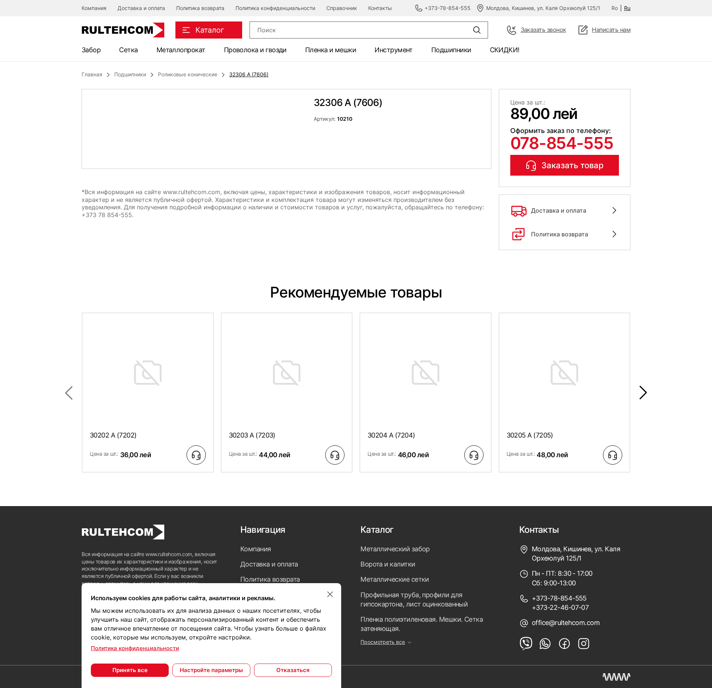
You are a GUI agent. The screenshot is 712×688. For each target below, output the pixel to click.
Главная (92, 74)
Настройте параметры (211, 670)
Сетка (128, 50)
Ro (615, 8)
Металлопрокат (180, 50)
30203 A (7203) (252, 435)
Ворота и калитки (387, 564)
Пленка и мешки (330, 50)
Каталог (376, 530)
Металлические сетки (394, 579)
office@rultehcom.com (566, 622)
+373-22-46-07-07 (560, 607)
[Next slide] (643, 392)
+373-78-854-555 (559, 598)
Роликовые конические (187, 74)
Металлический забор (395, 549)
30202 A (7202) (113, 435)
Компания (94, 8)
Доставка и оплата (141, 8)
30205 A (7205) (530, 435)
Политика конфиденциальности (275, 8)
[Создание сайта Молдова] (616, 677)
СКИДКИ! (505, 50)
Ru (627, 8)
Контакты (380, 8)
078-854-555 (561, 143)
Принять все (130, 670)
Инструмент (394, 50)
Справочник (341, 8)
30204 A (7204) (391, 435)
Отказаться (293, 670)
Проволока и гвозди (255, 50)
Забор (91, 50)
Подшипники (451, 50)
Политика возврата (200, 8)
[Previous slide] (68, 392)
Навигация (263, 530)
